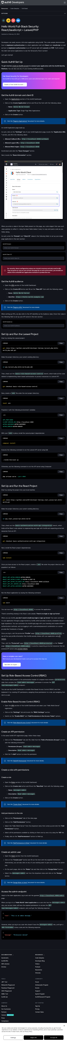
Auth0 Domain (7, 244)
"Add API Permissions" (20, 761)
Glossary (38, 973)
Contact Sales (39, 1012)
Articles (3, 967)
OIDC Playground (6, 991)
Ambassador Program (41, 985)
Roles (13, 782)
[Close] (64, 1026)
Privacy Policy (28, 1031)
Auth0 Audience (7, 322)
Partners (3, 1012)
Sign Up (37, 1006)
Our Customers (6, 1009)
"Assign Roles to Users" (20, 882)
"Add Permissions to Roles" (21, 843)
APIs (12, 285)
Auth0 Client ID (7, 254)
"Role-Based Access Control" (22, 722)
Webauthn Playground (8, 985)
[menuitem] (16, 958)
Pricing (37, 1009)
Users (13, 856)
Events (37, 988)
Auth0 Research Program (42, 997)
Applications (15, 99)
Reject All (33, 1037)
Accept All (53, 1037)
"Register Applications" (20, 121)
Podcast (37, 967)
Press (3, 1018)
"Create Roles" (17, 804)
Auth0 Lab (4, 997)
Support (37, 991)
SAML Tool (4, 994)
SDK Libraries (5, 964)
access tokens (22, 649)
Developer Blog (40, 961)
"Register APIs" (17, 307)
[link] (6, 954)
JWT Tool (4, 982)
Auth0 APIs (4, 961)
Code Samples (39, 958)
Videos (37, 964)
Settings (13, 1037)
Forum (37, 982)
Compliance (5, 1021)
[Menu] (65, 2)
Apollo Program (40, 994)
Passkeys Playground (7, 988)
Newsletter (38, 970)
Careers (3, 1015)
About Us (4, 1006)
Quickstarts (4, 958)
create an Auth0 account (20, 66)
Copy (61, 343)
